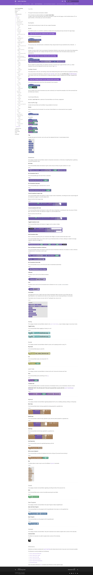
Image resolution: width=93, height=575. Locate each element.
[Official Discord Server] (72, 573)
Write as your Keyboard (21, 104)
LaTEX (16, 132)
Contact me (76, 3)
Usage (19, 27)
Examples (18, 17)
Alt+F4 (18, 18)
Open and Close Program (20, 116)
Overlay (16, 11)
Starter (18, 25)
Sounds (18, 76)
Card (18, 66)
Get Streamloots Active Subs (21, 61)
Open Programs (19, 114)
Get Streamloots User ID (21, 35)
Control (18, 109)
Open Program (20, 119)
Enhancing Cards (18, 14)
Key (18, 106)
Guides (32, 3)
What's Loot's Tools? (18, 3)
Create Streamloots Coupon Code (20, 42)
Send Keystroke (20, 101)
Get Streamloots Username (20, 39)
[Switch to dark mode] (62, 1)
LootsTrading (17, 131)
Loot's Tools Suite (26, 3)
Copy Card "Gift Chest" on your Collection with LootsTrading (43, 55)
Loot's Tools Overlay (54, 324)
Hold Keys (19, 98)
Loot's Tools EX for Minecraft (35, 553)
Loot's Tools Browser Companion (49, 3)
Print (18, 85)
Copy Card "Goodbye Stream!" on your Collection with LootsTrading (44, 79)
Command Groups (33, 562)
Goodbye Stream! (20, 21)
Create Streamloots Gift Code (21, 46)
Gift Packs (19, 31)
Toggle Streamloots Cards (20, 50)
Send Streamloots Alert (21, 53)
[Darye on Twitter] (70, 573)
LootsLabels (19, 69)
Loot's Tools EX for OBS (34, 557)
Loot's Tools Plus (70, 3)
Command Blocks (19, 22)
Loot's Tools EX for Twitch (35, 555)
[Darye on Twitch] (73, 573)
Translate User (20, 88)
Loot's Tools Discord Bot (61, 3)
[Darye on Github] (75, 573)
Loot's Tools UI (17, 9)
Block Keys (19, 92)
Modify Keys (19, 95)
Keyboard (18, 91)
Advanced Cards (18, 128)
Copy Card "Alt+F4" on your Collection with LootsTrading (42, 33)
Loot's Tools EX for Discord (35, 558)
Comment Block (20, 123)
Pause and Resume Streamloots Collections (21, 57)
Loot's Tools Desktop (38, 3)
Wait (18, 111)
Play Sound (19, 78)
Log (47, 375)
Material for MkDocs (21, 573)
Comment (18, 122)
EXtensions (18, 126)
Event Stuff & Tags (20, 24)
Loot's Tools (19, 84)
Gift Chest (18, 19)
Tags (18, 28)
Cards (16, 12)
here (55, 66)
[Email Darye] (77, 573)
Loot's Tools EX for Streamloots (36, 560)
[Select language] (65, 1)
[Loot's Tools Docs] (15, 1)
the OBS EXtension (73, 73)
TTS (18, 81)
